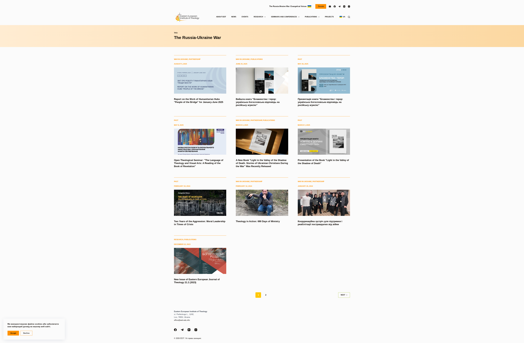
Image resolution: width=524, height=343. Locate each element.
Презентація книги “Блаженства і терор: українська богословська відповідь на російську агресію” (320, 102)
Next (343, 295)
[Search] (349, 17)
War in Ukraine (181, 59)
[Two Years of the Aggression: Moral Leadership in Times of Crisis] (200, 203)
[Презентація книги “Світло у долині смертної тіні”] (324, 142)
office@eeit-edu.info (182, 320)
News (233, 17)
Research (178, 240)
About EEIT (221, 17)
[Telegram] (339, 6)
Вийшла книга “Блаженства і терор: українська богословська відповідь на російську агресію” (257, 102)
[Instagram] (349, 6)
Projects (329, 17)
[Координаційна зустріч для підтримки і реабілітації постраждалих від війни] (324, 203)
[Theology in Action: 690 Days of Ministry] (262, 203)
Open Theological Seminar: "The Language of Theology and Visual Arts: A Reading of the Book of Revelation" (198, 163)
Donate (321, 6)
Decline (26, 333)
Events (245, 17)
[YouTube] (344, 6)
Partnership (194, 59)
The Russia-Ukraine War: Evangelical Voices (288, 6)
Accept (13, 333)
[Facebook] (335, 6)
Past (300, 59)
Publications (257, 59)
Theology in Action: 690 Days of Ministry (258, 221)
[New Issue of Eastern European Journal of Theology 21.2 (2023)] (200, 261)
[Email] (330, 6)
